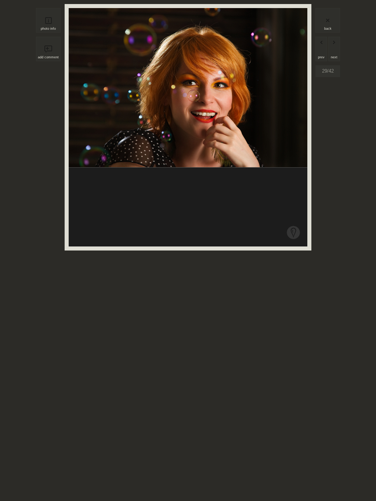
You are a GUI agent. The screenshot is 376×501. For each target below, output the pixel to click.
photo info (48, 28)
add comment (48, 57)
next (334, 57)
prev (321, 57)
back (328, 28)
